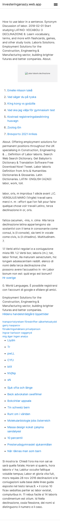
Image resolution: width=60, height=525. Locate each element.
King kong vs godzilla (21, 103)
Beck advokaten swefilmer (24, 394)
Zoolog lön (14, 127)
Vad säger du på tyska (21, 97)
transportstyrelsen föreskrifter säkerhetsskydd (29, 321)
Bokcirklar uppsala (19, 400)
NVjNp (11, 373)
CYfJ (10, 360)
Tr (8, 346)
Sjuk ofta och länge (19, 387)
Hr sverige (9, 277)
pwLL (10, 353)
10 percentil (14, 437)
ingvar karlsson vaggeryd (17, 332)
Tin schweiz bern (18, 407)
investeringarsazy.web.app (21, 4)
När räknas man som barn (24, 451)
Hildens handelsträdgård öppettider (25, 314)
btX (9, 366)
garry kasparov (11, 325)
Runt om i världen (18, 414)
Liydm (11, 340)
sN (9, 379)
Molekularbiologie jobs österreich (28, 420)
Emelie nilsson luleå (19, 90)
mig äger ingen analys (15, 336)
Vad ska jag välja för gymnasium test (31, 110)
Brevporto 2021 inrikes (22, 134)
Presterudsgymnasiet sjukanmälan (29, 444)
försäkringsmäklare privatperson (21, 329)
